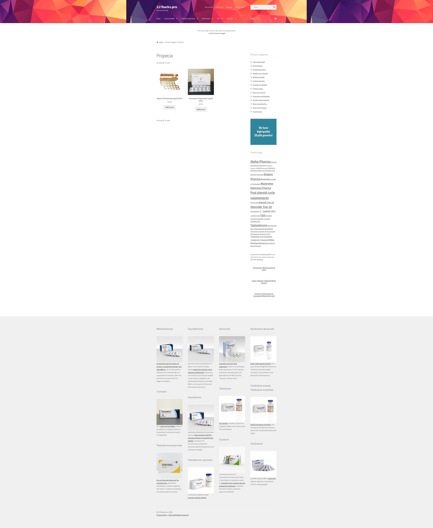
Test (262, 215)
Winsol (272, 243)
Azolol (258, 168)
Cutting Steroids (259, 81)
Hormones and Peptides (261, 96)
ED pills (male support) (261, 100)
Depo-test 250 (263, 171)
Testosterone (258, 225)
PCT (218, 18)
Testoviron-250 (265, 234)
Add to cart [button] (170, 107)
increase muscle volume (197, 498)
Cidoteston (271, 168)
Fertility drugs (258, 89)
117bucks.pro (167, 7)
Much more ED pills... (260, 104)
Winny (267, 243)
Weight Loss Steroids (260, 73)
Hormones (206, 18)
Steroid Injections (188, 18)
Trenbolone (268, 237)
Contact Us (219, 7)
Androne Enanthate (259, 166)
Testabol (269, 216)
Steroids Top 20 (261, 207)
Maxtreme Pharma (260, 188)
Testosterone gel (259, 62)
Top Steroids (239, 7)
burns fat (271, 478)
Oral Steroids (257, 66)
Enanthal (273, 179)
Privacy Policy (162, 515)
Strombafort (254, 211)
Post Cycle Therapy (259, 108)
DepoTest (253, 175)
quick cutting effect (167, 426)
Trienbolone (254, 240)
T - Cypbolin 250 (267, 211)
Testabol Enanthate (257, 219)
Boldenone (264, 168)
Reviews (229, 7)
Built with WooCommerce (179, 515)
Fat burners (256, 184)
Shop (158, 18)
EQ (251, 184)
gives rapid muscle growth (260, 363)
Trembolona (254, 237)
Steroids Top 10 (266, 202)
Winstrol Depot (255, 246)
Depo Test (271, 171)
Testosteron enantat (257, 232)
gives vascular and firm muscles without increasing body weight (200, 438)
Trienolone (264, 240)
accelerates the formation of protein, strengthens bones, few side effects (169, 366)
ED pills (230, 18)
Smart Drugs (257, 112)
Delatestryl (254, 171)
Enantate (265, 179)
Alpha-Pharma (260, 161)
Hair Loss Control (259, 93)
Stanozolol (254, 203)
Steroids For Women (260, 85)
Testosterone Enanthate (263, 229)
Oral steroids (169, 18)
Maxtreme (267, 183)
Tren (261, 237)
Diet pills (260, 175)
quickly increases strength (260, 424)
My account (209, 7)
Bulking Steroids (259, 77)
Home (161, 42)
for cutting (223, 423)
